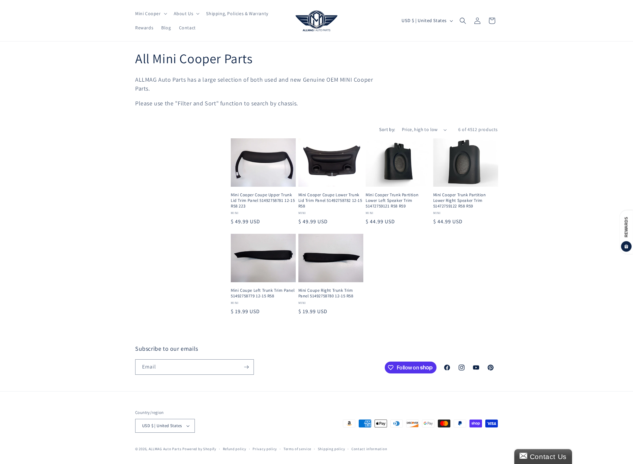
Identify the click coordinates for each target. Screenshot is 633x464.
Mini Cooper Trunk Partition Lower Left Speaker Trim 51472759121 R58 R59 (392, 200)
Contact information (369, 449)
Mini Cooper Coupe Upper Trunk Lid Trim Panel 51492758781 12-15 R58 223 (263, 200)
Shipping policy (331, 449)
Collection (150, 241)
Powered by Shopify (199, 449)
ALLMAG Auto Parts (165, 449)
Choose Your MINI (160, 184)
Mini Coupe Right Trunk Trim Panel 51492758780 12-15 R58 (325, 293)
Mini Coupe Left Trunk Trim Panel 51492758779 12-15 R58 (262, 293)
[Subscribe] (246, 367)
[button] (150, 13)
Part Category (155, 212)
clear (211, 239)
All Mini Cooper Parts (165, 254)
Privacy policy (265, 449)
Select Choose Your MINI (167, 198)
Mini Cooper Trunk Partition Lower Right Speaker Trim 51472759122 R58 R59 (459, 200)
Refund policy (234, 449)
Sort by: (387, 129)
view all (208, 139)
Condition (149, 157)
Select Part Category (162, 226)
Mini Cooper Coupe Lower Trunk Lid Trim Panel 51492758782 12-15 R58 (330, 200)
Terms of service (297, 449)
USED (148, 170)
